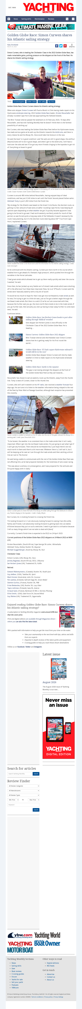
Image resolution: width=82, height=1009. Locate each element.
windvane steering (23, 113)
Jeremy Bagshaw (13, 561)
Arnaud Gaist (12, 591)
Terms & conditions (37, 997)
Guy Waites (11, 596)
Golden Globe (31, 101)
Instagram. (38, 647)
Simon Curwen (27, 110)
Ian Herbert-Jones (14, 563)
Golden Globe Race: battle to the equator (42, 367)
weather (36, 211)
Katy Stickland (12, 45)
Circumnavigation (19, 101)
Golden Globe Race (42, 113)
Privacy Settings (58, 997)
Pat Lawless (11, 580)
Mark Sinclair (12, 577)
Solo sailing (42, 101)
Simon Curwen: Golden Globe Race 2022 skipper (45, 335)
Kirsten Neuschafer (63, 113)
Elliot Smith (11, 594)
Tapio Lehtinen (13, 588)
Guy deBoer (11, 574)
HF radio (40, 385)
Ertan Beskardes (13, 585)
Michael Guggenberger (16, 550)
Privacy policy (48, 997)
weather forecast (62, 385)
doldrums (59, 132)
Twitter (27, 647)
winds (66, 296)
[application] (41, 80)
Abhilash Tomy (13, 201)
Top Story (51, 101)
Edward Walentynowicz (16, 572)
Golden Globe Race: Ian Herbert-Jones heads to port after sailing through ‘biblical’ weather (49, 318)
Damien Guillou (13, 583)
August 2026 (49, 682)
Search (36, 774)
